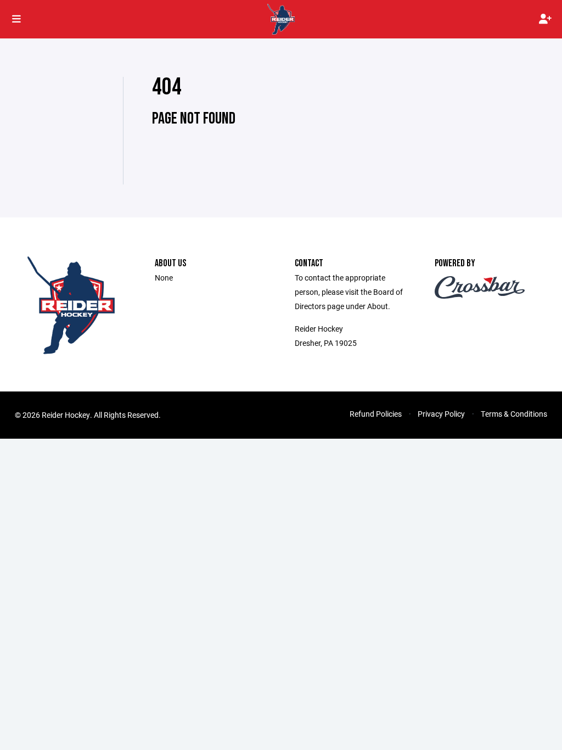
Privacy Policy (441, 413)
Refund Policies (376, 413)
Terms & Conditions (514, 413)
